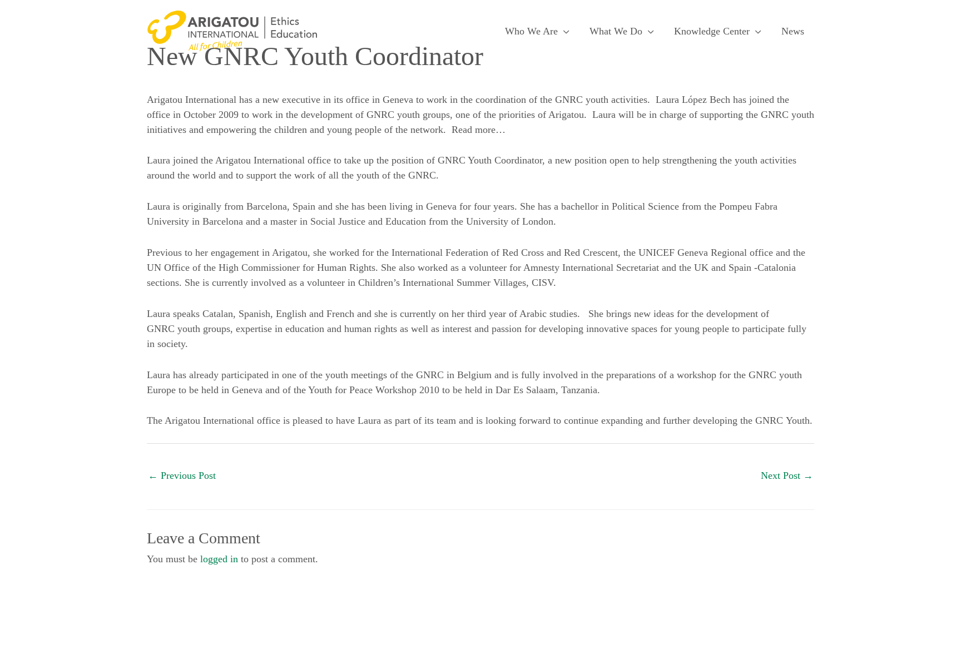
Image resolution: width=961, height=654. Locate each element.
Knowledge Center (712, 31)
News (792, 31)
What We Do (616, 31)
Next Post (787, 475)
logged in (219, 558)
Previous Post (182, 475)
